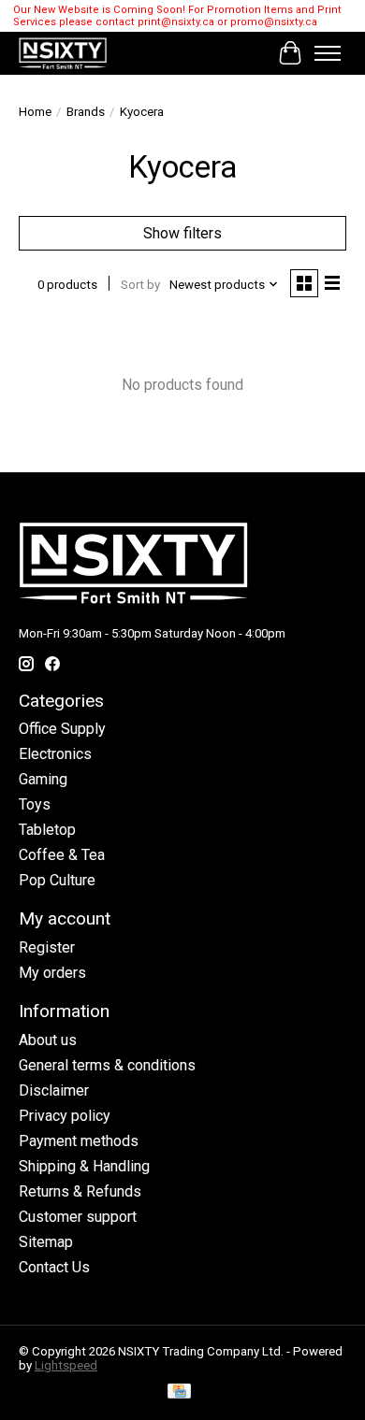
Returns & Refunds (80, 1191)
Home (35, 112)
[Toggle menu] (327, 53)
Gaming (43, 779)
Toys (35, 804)
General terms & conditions (107, 1065)
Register (47, 947)
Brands (85, 112)
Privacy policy (64, 1116)
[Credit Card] (179, 1392)
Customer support (78, 1217)
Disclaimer (54, 1090)
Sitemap (46, 1242)
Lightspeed (66, 1365)
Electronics (55, 754)
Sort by (140, 285)
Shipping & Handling (84, 1166)
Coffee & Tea (62, 855)
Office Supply (62, 729)
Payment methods (79, 1141)
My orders (52, 973)
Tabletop (47, 830)
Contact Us (54, 1267)
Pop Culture (57, 880)
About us (48, 1040)
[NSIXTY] (63, 53)
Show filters (182, 233)
